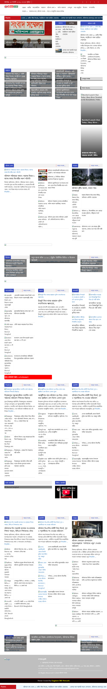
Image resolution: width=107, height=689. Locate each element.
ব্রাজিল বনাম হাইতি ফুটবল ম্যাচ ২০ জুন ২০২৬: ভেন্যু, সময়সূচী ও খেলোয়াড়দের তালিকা (58, 461)
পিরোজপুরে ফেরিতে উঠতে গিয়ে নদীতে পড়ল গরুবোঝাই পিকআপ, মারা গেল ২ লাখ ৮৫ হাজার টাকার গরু (24, 418)
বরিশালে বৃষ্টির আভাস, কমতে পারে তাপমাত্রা (22, 45)
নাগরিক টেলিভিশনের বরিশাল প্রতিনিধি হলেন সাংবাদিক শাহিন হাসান (91, 647)
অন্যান (24, 11)
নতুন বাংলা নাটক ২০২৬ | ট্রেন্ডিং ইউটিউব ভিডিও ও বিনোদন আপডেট (53, 258)
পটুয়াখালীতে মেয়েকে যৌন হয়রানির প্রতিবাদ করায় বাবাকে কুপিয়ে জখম (41, 92)
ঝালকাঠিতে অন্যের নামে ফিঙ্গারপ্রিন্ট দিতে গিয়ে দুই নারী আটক (95, 305)
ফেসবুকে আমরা (86, 79)
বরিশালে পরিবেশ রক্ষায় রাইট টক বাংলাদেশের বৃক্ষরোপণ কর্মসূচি (15, 92)
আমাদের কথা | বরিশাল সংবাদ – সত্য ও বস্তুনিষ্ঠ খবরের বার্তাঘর (46, 11)
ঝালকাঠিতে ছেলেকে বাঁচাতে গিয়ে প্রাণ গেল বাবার (95, 327)
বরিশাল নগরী (91, 23)
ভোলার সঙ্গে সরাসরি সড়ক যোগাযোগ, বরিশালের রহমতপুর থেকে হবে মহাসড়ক (74, 18)
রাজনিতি (75, 385)
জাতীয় (29, 7)
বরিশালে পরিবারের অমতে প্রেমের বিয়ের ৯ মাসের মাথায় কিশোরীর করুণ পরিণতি (40, 76)
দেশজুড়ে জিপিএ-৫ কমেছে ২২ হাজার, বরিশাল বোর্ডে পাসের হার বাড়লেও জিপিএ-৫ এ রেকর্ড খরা (24, 583)
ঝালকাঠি (75, 290)
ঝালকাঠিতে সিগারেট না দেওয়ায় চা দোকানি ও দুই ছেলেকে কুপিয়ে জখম (64, 83)
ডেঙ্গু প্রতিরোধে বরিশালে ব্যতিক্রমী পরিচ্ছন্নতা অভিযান (39, 83)
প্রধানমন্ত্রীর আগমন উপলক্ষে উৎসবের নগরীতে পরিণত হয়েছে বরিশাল (90, 461)
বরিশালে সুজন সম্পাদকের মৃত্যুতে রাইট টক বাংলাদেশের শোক (15, 647)
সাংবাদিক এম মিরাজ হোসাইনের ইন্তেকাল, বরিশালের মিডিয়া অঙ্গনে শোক (52, 638)
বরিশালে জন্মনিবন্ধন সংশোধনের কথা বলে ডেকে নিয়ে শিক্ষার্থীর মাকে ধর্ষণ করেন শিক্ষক (58, 185)
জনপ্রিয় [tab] (71, 23)
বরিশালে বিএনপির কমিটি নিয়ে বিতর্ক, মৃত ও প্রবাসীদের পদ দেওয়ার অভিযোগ (86, 396)
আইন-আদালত (62, 7)
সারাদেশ (43, 7)
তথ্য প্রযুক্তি (77, 7)
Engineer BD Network (61, 681)
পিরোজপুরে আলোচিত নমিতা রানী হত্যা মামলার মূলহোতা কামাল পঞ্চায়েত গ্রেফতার (23, 463)
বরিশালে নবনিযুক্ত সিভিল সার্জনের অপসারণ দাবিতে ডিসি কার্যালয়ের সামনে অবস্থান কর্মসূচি (91, 595)
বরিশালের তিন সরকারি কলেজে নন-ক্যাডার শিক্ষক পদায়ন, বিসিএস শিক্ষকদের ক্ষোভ (15, 85)
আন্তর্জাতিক (35, 7)
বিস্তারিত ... (83, 50)
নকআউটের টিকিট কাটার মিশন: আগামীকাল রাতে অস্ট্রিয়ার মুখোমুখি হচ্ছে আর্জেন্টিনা (58, 443)
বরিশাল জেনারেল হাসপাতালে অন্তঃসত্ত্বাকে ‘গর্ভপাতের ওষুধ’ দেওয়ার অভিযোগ (86, 543)
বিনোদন (85, 7)
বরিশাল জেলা (51, 7)
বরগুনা (41, 290)
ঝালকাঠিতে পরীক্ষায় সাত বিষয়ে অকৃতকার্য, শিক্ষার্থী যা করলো (78, 327)
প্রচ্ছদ (24, 7)
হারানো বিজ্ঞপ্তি (87, 643)
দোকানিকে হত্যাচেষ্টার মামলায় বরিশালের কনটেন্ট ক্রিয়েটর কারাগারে (15, 263)
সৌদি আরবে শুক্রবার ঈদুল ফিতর (23, 324)
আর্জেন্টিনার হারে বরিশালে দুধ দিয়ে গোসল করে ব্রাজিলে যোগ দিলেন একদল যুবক (52, 396)
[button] (7, 34)
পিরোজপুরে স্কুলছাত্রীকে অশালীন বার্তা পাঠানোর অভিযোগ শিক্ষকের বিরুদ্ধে (18, 396)
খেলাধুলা (70, 7)
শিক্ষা (6, 518)
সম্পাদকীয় (92, 7)
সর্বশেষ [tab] (60, 23)
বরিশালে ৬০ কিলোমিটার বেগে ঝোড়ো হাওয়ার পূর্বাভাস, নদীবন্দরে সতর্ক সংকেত (92, 213)
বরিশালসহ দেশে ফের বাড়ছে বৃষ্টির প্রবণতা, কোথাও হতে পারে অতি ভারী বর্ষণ (92, 228)
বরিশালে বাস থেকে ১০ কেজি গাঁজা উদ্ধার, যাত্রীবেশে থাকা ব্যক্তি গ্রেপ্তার (27, 18)
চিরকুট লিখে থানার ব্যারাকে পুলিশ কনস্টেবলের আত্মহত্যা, (50, 302)
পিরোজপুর (8, 385)
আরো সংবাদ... (61, 166)
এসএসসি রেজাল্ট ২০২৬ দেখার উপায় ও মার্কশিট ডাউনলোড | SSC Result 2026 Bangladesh (24, 603)
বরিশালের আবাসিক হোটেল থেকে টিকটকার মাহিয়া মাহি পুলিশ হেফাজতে (14, 272)
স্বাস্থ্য (75, 518)
